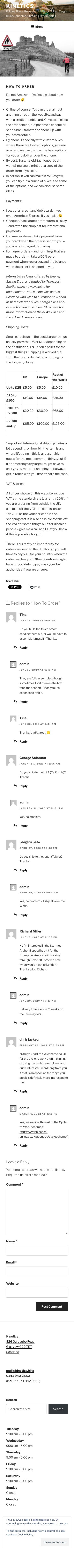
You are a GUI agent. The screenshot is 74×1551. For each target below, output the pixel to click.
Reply (24, 647)
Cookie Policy (25, 1534)
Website (12, 1283)
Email (11, 1262)
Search (11, 1400)
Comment (14, 1184)
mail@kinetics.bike (20, 1371)
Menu (39, 26)
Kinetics (20, 6)
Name (11, 1241)
